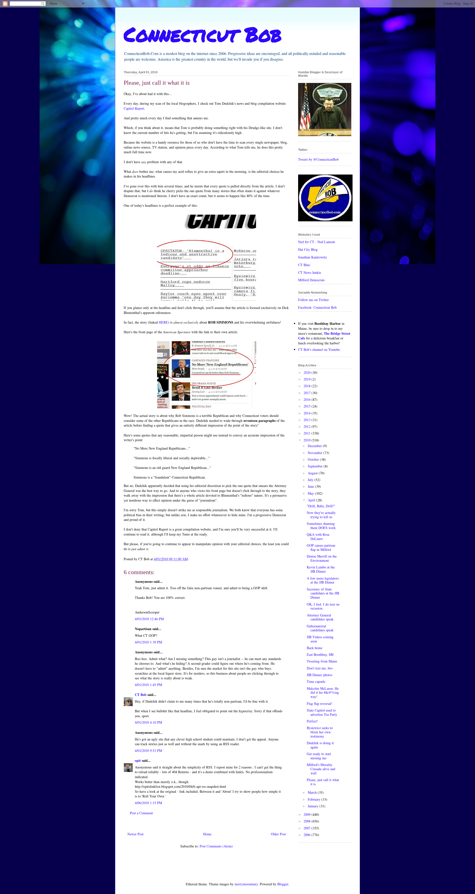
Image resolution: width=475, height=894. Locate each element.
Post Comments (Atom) (216, 846)
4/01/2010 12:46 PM (149, 618)
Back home (314, 647)
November (315, 452)
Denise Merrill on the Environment (322, 558)
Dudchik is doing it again (320, 745)
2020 (307, 372)
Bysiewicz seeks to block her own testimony (320, 732)
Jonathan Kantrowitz (312, 257)
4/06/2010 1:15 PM (148, 802)
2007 (307, 828)
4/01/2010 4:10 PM (148, 722)
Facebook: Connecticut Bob (317, 307)
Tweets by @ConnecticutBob (318, 159)
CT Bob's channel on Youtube (319, 349)
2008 (307, 821)
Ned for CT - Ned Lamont (316, 241)
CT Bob (140, 694)
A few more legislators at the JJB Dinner (323, 580)
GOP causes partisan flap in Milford (321, 547)
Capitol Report (134, 108)
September (316, 466)
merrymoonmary (246, 884)
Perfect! (312, 721)
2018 (307, 385)
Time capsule (316, 681)
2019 (307, 379)
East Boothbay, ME (320, 654)
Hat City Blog (308, 249)
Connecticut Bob (203, 34)
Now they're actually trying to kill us (321, 514)
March (313, 792)
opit (138, 760)
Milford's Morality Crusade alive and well (321, 768)
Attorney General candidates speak (320, 617)
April (312, 500)
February (314, 799)
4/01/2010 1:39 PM (148, 642)
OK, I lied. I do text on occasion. (323, 606)
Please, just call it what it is (323, 781)
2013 (307, 419)
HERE (163, 322)
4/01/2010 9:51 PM (148, 750)
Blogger (282, 884)
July (311, 479)
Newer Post (135, 834)
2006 (307, 834)
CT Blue (304, 264)
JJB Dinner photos (319, 674)
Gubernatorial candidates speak (320, 628)
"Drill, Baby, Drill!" (321, 506)
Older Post (278, 834)
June (311, 486)
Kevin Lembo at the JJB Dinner (321, 569)
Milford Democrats (311, 280)
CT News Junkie (309, 272)
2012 (307, 426)
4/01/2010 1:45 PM (148, 684)
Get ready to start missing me (319, 755)
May (311, 493)
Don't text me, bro (319, 668)
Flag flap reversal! (319, 703)
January (313, 806)
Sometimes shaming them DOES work (321, 525)
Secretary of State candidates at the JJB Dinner (323, 593)
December (315, 445)
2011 (307, 433)
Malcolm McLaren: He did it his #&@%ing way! (323, 692)
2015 (307, 406)
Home (207, 834)
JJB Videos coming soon (320, 639)
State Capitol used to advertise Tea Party (322, 712)
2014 (307, 413)
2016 (307, 399)
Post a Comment (141, 813)
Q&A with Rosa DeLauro (318, 536)
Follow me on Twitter (313, 299)
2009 (307, 814)
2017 (307, 392)
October (314, 459)
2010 (307, 440)
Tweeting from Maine (322, 661)
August (313, 473)
